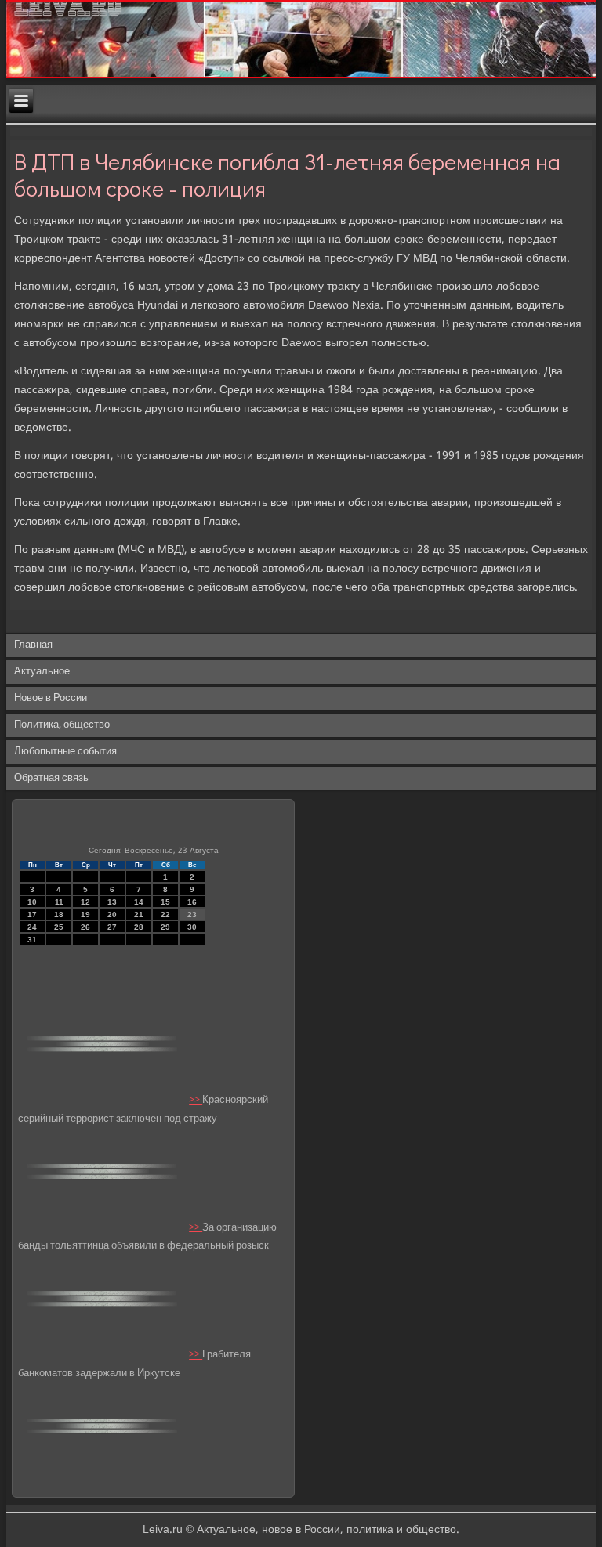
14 (138, 902)
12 (85, 902)
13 (112, 902)
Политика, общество (62, 725)
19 (85, 914)
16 (192, 902)
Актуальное (42, 672)
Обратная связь (51, 778)
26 (85, 927)
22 (165, 914)
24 (32, 927)
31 (32, 939)
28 (138, 927)
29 (165, 927)
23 (192, 914)
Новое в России (50, 698)
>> (195, 1101)
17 (32, 914)
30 (192, 927)
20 (112, 914)
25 (58, 927)
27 (112, 927)
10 (32, 902)
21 (138, 914)
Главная (33, 645)
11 (59, 902)
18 (58, 914)
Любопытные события (65, 752)
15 (165, 902)
